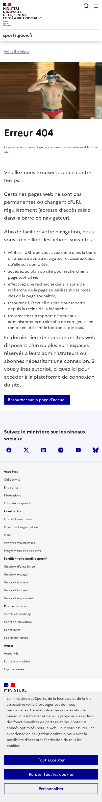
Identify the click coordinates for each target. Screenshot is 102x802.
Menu (96, 6)
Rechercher (86, 6)
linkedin (44, 450)
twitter (26, 450)
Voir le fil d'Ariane (16, 51)
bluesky (96, 450)
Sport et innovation (18, 622)
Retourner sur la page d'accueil (37, 400)
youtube (78, 450)
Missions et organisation (21, 527)
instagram (61, 450)
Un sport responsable (19, 598)
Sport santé (12, 630)
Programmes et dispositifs (22, 551)
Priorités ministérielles (19, 543)
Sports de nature (16, 638)
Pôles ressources (15, 606)
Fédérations (12, 495)
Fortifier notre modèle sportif (25, 558)
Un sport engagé (15, 574)
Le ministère (12, 511)
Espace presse (14, 669)
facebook (9, 450)
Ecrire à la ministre (17, 661)
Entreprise (11, 487)
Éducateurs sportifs (18, 503)
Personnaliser (51, 789)
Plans (7, 535)
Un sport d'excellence (19, 566)
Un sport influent (16, 590)
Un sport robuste (16, 582)
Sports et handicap (17, 614)
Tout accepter (51, 760)
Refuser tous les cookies (51, 774)
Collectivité (12, 479)
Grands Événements (18, 519)
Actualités (11, 653)
